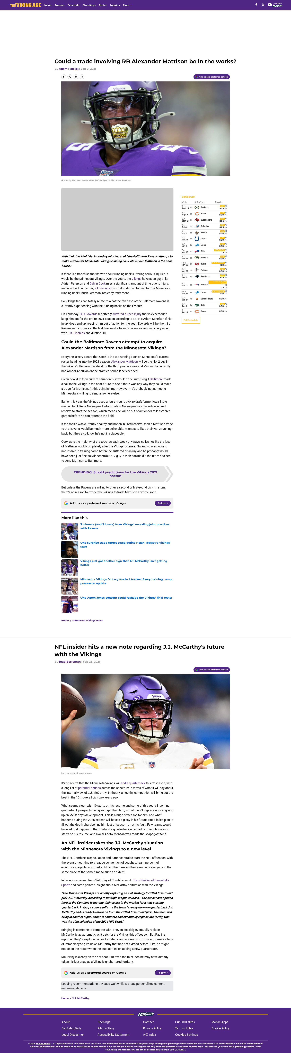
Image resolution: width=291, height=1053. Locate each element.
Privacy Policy (152, 1028)
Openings (104, 1022)
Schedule (73, 5)
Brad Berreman (70, 661)
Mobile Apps (219, 1022)
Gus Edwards (88, 314)
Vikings (136, 278)
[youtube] (270, 4)
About (65, 1022)
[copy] (82, 76)
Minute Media (43, 1043)
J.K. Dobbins (76, 333)
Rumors (59, 5)
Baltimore (156, 379)
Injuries (115, 5)
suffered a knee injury (127, 314)
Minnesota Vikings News (87, 620)
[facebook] (256, 4)
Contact (148, 1022)
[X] (263, 4)
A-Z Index (149, 1034)
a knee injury (103, 288)
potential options (89, 788)
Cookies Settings (186, 1034)
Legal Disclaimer (72, 1034)
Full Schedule (190, 320)
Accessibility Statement (113, 1034)
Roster (103, 5)
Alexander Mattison (124, 361)
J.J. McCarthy (80, 998)
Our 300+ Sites (185, 1022)
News (47, 5)
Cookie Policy (220, 1028)
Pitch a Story (106, 1028)
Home (65, 620)
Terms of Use (184, 1028)
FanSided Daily (71, 1028)
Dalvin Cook (97, 283)
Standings (89, 5)
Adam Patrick (68, 68)
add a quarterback (133, 783)
